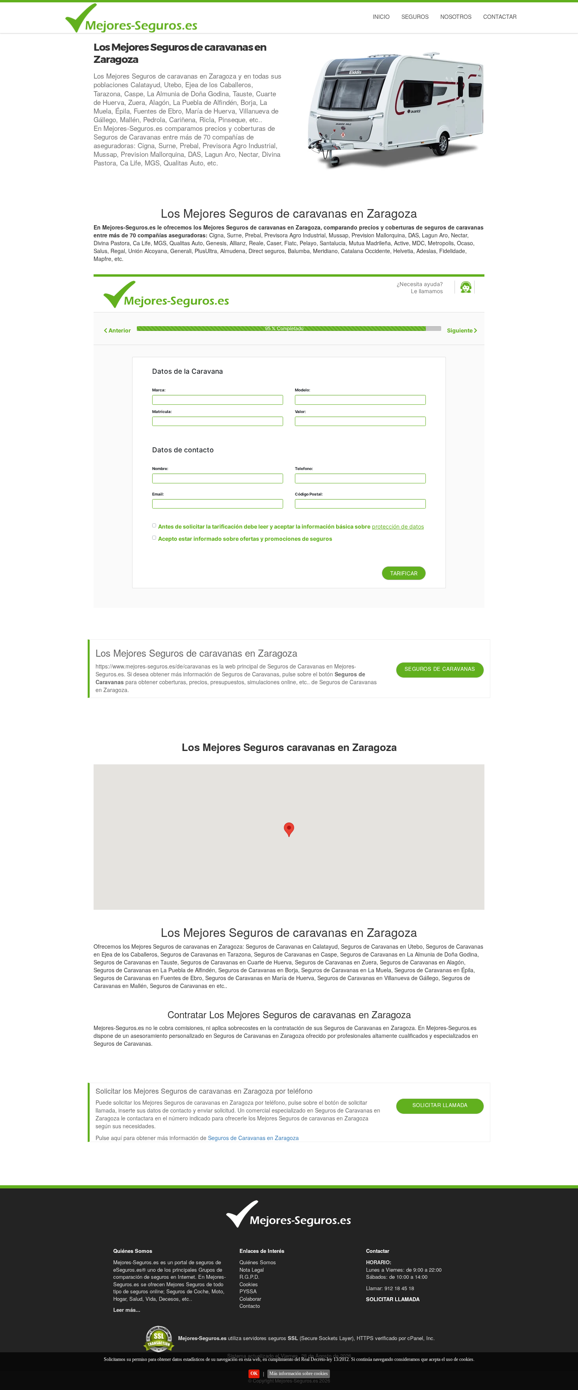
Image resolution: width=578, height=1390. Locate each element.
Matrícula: (162, 411)
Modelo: (302, 389)
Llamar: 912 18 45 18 (390, 1288)
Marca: (159, 389)
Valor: (300, 411)
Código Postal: (309, 494)
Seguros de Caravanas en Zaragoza (253, 1138)
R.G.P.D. (249, 1276)
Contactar (500, 16)
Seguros (415, 16)
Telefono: (304, 468)
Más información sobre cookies (298, 1373)
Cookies (248, 1284)
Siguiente (460, 330)
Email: (158, 494)
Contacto (249, 1305)
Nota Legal (251, 1269)
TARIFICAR (404, 573)
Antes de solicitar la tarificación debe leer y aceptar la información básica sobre (264, 526)
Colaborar (250, 1298)
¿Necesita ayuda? (420, 287)
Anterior (119, 330)
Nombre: (160, 468)
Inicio (381, 16)
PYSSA (248, 1291)
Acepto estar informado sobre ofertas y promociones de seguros (245, 538)
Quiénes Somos (257, 1262)
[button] (289, 830)
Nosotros (455, 16)
